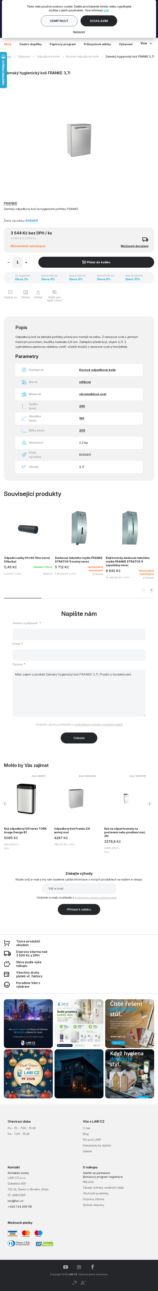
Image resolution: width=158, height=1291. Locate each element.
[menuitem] (9, 44)
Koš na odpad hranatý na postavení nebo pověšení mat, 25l (117, 834)
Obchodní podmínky (94, 1193)
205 (81, 432)
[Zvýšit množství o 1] (26, 264)
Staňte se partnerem (95, 1172)
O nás (85, 1127)
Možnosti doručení (131, 247)
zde (104, 10)
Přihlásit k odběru (78, 911)
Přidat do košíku (97, 264)
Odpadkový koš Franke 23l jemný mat (65, 832)
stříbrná (83, 383)
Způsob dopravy (92, 1204)
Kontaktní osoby (18, 1172)
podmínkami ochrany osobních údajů (97, 726)
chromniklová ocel (91, 395)
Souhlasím (97, 21)
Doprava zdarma (92, 1198)
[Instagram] (77, 1267)
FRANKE (10, 205)
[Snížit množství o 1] (8, 264)
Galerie (86, 1150)
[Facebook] (91, 1267)
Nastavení (78, 31)
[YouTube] (64, 1267)
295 (81, 408)
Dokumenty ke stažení (96, 1145)
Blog (84, 1133)
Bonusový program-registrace (101, 1176)
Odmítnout (57, 21)
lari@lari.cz (16, 1200)
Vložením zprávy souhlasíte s (77, 726)
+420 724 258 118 (20, 1206)
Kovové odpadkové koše (96, 371)
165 (80, 420)
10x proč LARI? (91, 1139)
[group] (71, 815)
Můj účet (87, 1181)
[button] (148, 591)
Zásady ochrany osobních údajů (102, 1187)
